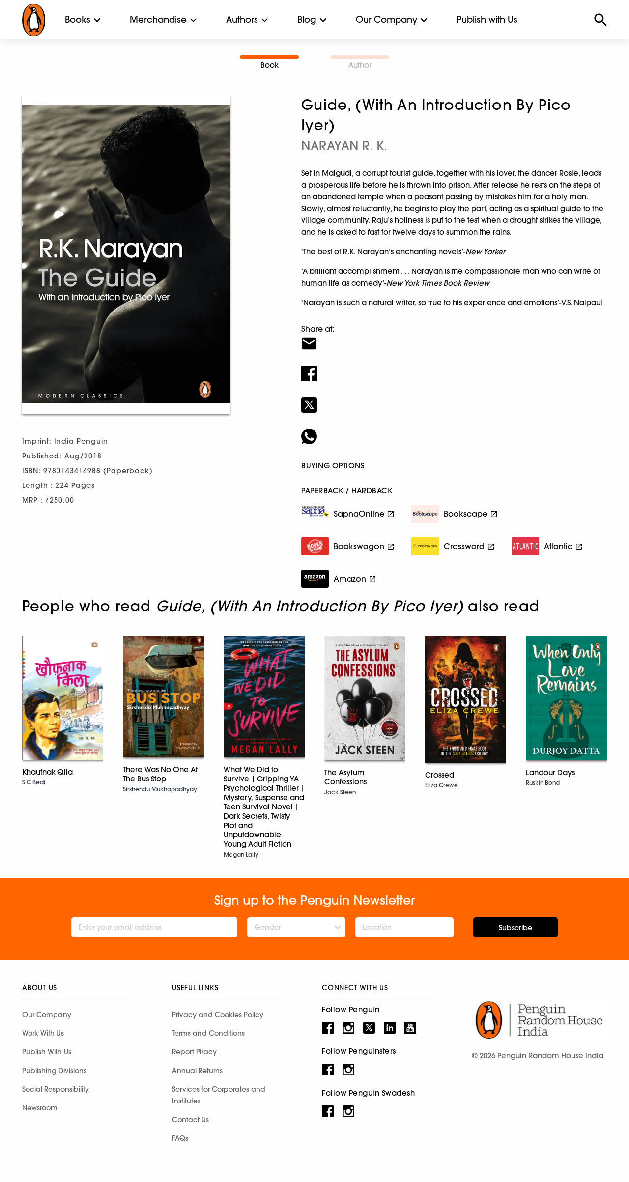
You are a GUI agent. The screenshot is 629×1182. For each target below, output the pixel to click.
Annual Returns (197, 1070)
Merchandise (158, 19)
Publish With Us (46, 1052)
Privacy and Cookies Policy (217, 1014)
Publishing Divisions (54, 1070)
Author (360, 65)
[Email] (454, 337)
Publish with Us (487, 19)
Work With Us (43, 1033)
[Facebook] (454, 367)
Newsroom (39, 1107)
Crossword (464, 546)
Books (77, 19)
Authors (242, 19)
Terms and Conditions (208, 1033)
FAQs (180, 1138)
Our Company (386, 19)
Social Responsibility (55, 1089)
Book (269, 65)
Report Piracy (194, 1052)
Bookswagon (359, 546)
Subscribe (515, 927)
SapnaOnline (359, 514)
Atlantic (558, 546)
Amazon (350, 579)
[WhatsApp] (454, 430)
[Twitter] (454, 398)
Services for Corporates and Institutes (218, 1095)
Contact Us (190, 1119)
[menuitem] (77, 19)
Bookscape (465, 514)
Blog (306, 19)
